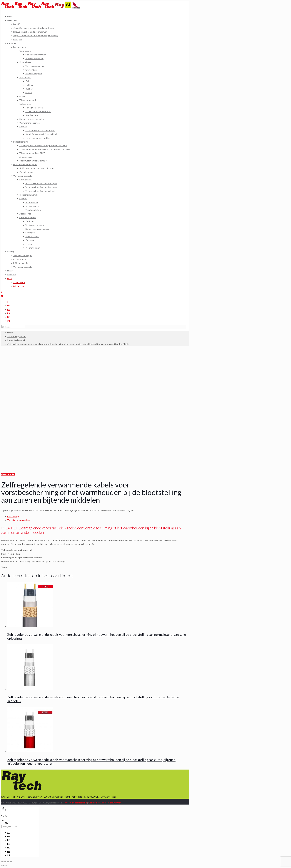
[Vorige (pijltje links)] (2, 865)
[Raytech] (28, 7)
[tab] (96, 516)
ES (8, 313)
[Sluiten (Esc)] (2, 861)
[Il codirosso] (76, 7)
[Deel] (5, 861)
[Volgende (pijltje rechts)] (5, 865)
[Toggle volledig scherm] (8, 861)
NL (2, 296)
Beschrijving (13, 516)
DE (8, 317)
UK (8, 305)
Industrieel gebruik (16, 340)
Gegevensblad (8, 474)
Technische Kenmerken (18, 520)
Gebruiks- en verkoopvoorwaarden (104, 802)
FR (8, 309)
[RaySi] (63, 7)
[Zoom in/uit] (11, 861)
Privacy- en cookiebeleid (75, 802)
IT (8, 302)
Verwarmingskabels (16, 336)
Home (10, 332)
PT (8, 320)
